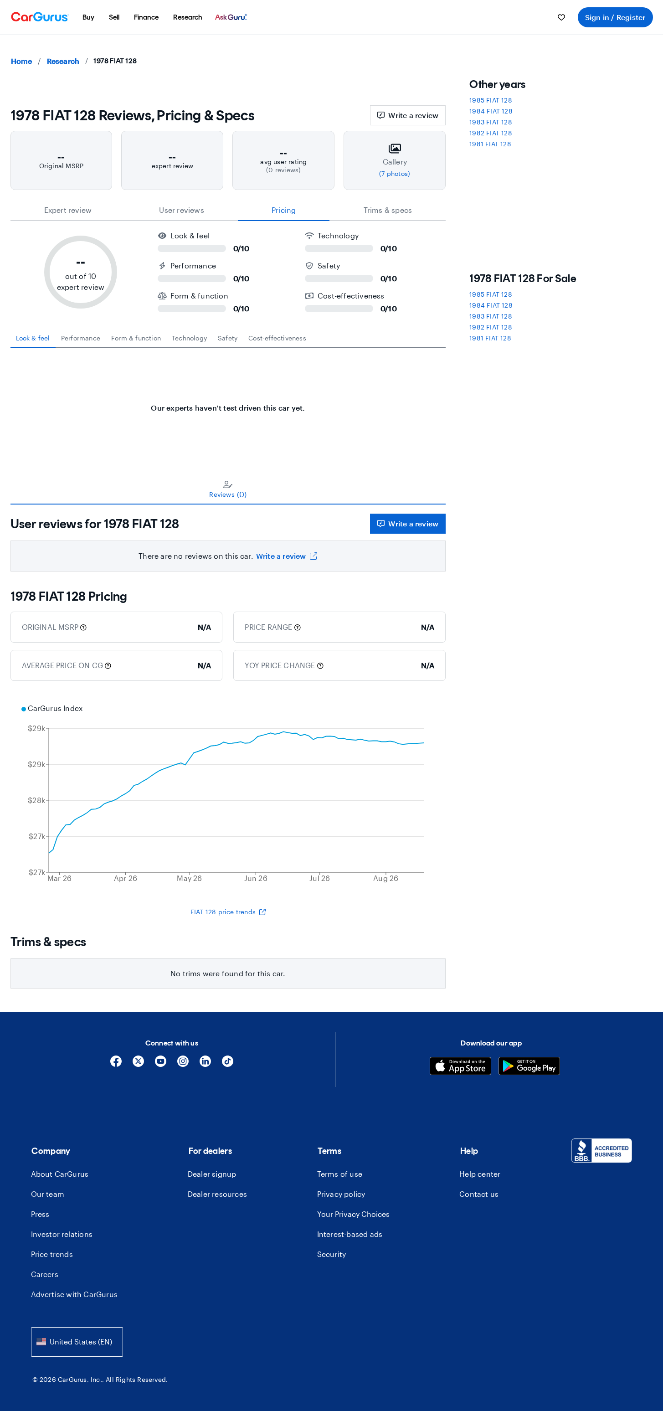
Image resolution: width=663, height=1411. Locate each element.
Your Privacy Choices (353, 1214)
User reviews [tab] (181, 210)
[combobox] (77, 1342)
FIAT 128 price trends (223, 912)
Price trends (52, 1254)
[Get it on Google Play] (529, 1067)
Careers (44, 1274)
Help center (479, 1173)
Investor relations (62, 1234)
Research (63, 61)
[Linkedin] (205, 1064)
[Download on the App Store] (460, 1067)
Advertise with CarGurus (74, 1294)
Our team (48, 1194)
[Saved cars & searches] (561, 17)
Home (21, 61)
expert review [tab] (68, 210)
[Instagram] (183, 1064)
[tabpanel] (228, 403)
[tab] (33, 338)
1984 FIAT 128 (491, 111)
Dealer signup (212, 1173)
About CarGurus (60, 1173)
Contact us (479, 1194)
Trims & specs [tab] (388, 210)
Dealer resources (217, 1194)
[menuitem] (88, 17)
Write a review (413, 115)
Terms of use (339, 1173)
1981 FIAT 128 (490, 144)
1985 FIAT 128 (490, 100)
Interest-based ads (350, 1234)
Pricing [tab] (284, 210)
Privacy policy (341, 1194)
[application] (228, 794)
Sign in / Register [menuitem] (615, 17)
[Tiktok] (227, 1064)
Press (40, 1214)
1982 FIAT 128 (490, 133)
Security (331, 1254)
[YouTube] (160, 1064)
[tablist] (228, 210)
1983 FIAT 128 (490, 122)
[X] (138, 1064)
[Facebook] (116, 1064)
